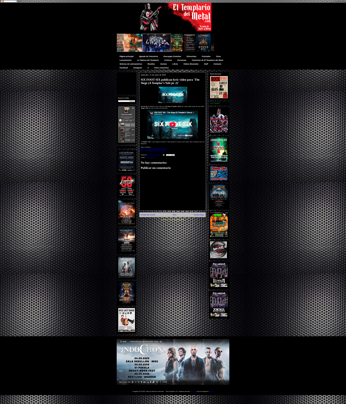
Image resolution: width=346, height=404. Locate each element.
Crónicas (168, 60)
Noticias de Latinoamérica (131, 64)
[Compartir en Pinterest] (174, 155)
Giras (218, 56)
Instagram (137, 68)
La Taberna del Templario (148, 60)
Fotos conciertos (161, 68)
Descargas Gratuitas (172, 56)
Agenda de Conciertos (148, 56)
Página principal (127, 56)
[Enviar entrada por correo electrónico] (163, 155)
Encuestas (181, 60)
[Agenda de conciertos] (120, 51)
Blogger (211, 391)
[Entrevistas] (178, 51)
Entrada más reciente (148, 215)
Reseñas (151, 64)
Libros (175, 64)
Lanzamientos (126, 60)
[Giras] (134, 51)
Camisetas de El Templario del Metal (207, 60)
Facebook (124, 68)
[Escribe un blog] (169, 155)
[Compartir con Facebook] (172, 155)
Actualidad (148, 157)
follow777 (193, 391)
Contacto (217, 64)
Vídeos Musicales (190, 64)
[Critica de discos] (151, 51)
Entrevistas (191, 56)
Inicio (174, 215)
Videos (154, 157)
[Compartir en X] (170, 155)
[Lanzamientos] (205, 51)
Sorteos (163, 64)
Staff (206, 64)
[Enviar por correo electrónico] (167, 155)
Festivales (206, 56)
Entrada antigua (199, 215)
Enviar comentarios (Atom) (176, 219)
